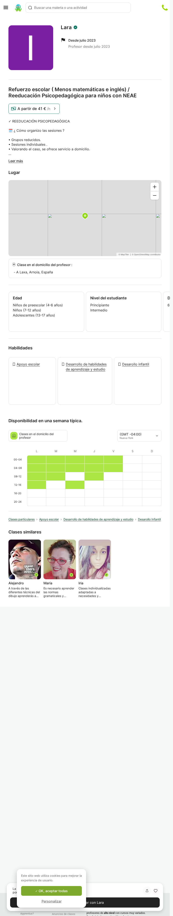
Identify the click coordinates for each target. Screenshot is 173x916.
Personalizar (52, 901)
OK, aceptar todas (53, 891)
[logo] (18, 7)
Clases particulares (21, 519)
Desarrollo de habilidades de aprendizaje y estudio (86, 366)
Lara (66, 27)
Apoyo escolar (28, 364)
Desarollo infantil (135, 364)
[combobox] (78, 8)
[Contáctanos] (165, 8)
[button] (155, 890)
